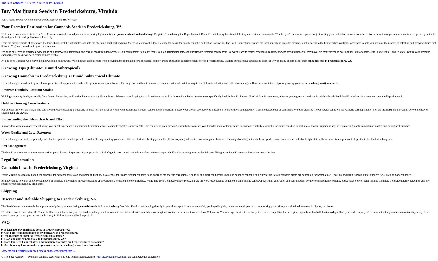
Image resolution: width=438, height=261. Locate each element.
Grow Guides (44, 2)
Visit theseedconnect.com (110, 256)
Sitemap (58, 2)
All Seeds (30, 2)
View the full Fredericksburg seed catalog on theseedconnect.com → (38, 250)
